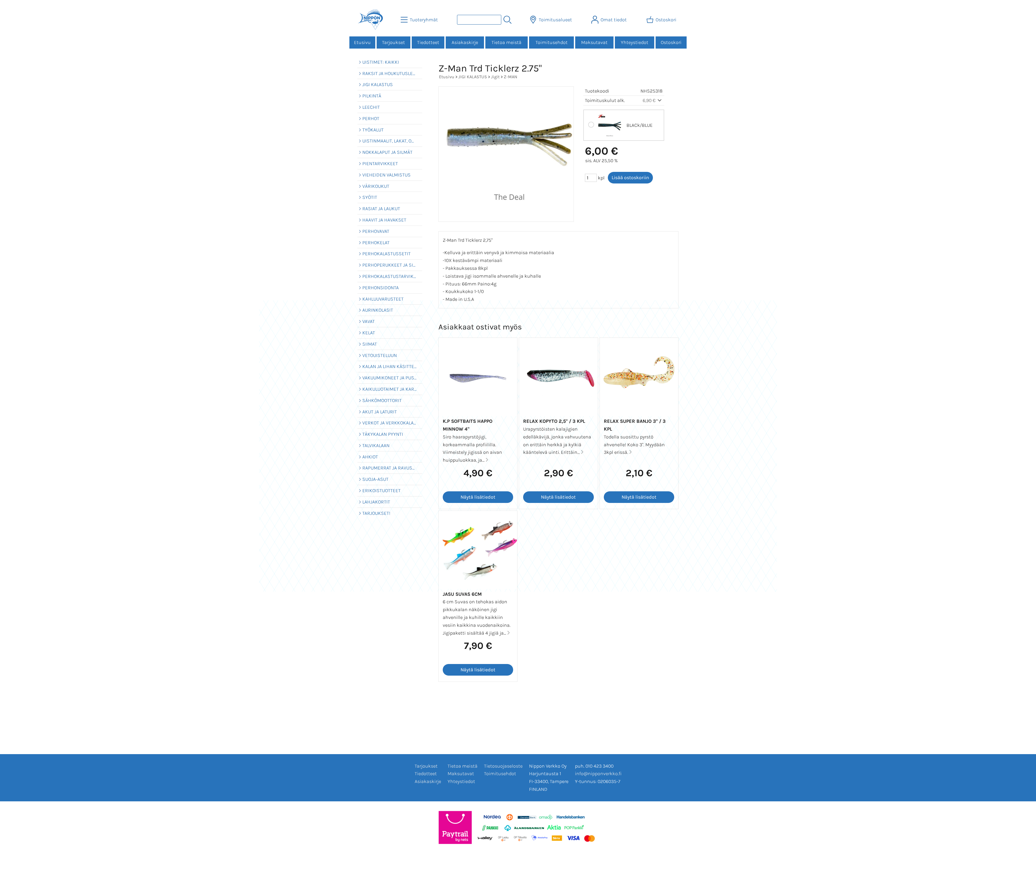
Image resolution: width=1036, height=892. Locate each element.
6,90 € (650, 100)
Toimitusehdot (552, 42)
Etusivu (362, 42)
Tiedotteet (428, 42)
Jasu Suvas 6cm (462, 594)
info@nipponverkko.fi (598, 774)
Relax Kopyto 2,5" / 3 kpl (554, 421)
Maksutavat (594, 42)
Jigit (495, 76)
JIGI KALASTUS (472, 76)
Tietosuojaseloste (503, 766)
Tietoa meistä (507, 42)
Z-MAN (510, 76)
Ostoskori (671, 42)
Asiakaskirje (465, 42)
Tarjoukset (393, 42)
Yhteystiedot (634, 42)
